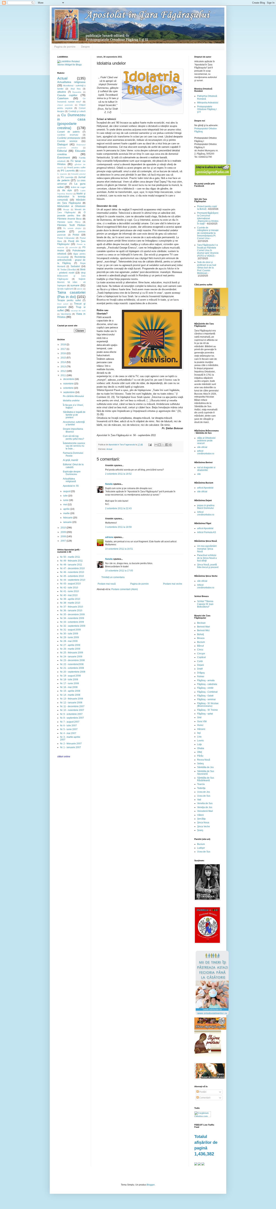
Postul (76, 234)
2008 (63, 536)
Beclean (201, 623)
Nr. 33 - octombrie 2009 (72, 622)
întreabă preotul (78, 174)
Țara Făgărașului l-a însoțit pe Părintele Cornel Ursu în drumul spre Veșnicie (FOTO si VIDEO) (208, 250)
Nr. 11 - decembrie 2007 (72, 706)
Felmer (200, 676)
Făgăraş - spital (205, 713)
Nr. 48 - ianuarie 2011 (71, 564)
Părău (200, 755)
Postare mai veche (172, 584)
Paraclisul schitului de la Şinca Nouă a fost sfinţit (207, 558)
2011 (63, 375)
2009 (63, 532)
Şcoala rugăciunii (65, 289)
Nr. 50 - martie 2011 (70, 557)
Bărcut (200, 646)
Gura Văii (202, 721)
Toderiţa (201, 788)
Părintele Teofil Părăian (71, 225)
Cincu (200, 649)
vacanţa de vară (78, 311)
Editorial (62, 150)
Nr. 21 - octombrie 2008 (72, 668)
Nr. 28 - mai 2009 (69, 641)
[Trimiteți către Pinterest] (170, 445)
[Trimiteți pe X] (163, 445)
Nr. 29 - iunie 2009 (69, 637)
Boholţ (200, 634)
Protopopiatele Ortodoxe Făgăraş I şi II (207, 109)
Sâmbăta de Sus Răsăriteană (205, 779)
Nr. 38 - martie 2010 (70, 602)
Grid (199, 717)
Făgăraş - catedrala (207, 684)
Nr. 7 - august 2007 (69, 721)
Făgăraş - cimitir (205, 688)
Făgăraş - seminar (206, 699)
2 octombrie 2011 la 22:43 (118, 508)
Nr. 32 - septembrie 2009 (72, 626)
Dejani (200, 665)
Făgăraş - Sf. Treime (207, 710)
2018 (63, 344)
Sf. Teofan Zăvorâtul (66, 269)
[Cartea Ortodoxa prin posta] (211, 315)
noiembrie (68, 383)
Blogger (151, 1184)
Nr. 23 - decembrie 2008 (72, 660)
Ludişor (201, 848)
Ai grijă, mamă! (70, 460)
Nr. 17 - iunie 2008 (69, 683)
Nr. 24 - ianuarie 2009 (71, 656)
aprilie (66, 509)
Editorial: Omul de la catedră (73, 465)
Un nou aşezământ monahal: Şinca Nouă (206, 549)
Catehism (63, 98)
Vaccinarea (66, 314)
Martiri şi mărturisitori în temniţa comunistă (71, 196)
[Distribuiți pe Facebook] (167, 445)
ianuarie (67, 522)
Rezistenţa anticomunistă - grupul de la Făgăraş (71, 260)
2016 (63, 353)
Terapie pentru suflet (69, 300)
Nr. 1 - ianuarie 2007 (70, 747)
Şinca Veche (203, 826)
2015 (63, 357)
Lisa (199, 736)
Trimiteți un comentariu (113, 577)
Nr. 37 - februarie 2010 (71, 606)
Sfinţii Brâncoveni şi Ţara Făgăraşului (71, 276)
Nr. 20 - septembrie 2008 (72, 671)
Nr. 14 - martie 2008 (70, 695)
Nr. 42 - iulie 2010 (69, 587)
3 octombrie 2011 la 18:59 (118, 527)
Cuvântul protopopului (68, 138)
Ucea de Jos (203, 792)
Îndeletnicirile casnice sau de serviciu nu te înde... (74, 446)
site (199, 474)
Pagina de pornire (64, 46)
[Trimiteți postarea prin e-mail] (149, 444)
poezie (61, 231)
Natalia (109, 484)
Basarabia (76, 92)
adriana (109, 537)
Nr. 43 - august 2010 (70, 583)
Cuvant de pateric (68, 131)
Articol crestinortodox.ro (205, 513)
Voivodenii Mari (205, 811)
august (67, 491)
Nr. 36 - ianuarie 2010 (71, 610)
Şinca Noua (203, 822)
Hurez (200, 725)
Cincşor (201, 653)
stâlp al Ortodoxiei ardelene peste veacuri (206, 441)
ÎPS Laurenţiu (67, 177)
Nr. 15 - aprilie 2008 (70, 691)
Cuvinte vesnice (67, 141)
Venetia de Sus (205, 803)
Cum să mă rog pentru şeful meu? (73, 437)
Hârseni (201, 729)
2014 (63, 362)
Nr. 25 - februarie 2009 (71, 652)
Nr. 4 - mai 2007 (68, 733)
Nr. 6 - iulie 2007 (68, 725)
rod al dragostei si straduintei (206, 468)
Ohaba (200, 748)
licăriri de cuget (78, 187)
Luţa (199, 744)
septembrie (69, 392)
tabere (79, 289)
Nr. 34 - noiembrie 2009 (72, 618)
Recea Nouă (203, 759)
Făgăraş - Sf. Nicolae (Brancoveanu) (208, 704)
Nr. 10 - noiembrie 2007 (72, 710)
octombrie (68, 388)
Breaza (200, 638)
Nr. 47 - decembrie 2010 (72, 568)
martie (66, 513)
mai (65, 504)
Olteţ (199, 752)
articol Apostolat (205, 487)
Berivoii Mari (203, 626)
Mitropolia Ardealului (207, 102)
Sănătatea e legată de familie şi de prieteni (74, 415)
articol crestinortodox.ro (205, 452)
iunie (66, 500)
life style (67, 190)
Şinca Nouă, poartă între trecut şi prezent (207, 566)
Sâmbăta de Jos (205, 767)
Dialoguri (62, 144)
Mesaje (66, 209)
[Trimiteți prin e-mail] (156, 445)
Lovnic (200, 740)
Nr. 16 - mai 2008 (69, 687)
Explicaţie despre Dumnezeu (72, 473)
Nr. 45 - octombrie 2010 (72, 576)
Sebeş (200, 763)
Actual (109, 449)
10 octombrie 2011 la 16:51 (119, 549)
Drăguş (201, 672)
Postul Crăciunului (65, 238)
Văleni (200, 815)
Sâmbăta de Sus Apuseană (205, 772)
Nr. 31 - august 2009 (70, 629)
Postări (202, 1092)
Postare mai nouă (107, 584)
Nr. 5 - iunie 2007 (69, 729)
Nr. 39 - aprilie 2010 (70, 599)
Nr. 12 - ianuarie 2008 (71, 702)
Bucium (201, 642)
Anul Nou (76, 89)
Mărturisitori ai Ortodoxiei (71, 206)
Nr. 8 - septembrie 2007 (72, 718)
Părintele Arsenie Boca (69, 218)
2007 (63, 540)
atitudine (61, 92)
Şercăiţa (201, 818)
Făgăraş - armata (206, 680)
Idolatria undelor (71, 400)
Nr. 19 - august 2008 (70, 675)
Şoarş (200, 830)
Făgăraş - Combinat (207, 692)
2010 (63, 527)
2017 (63, 349)
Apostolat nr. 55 (71, 486)
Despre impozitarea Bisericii (73, 430)
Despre (85, 46)
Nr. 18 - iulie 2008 (69, 679)
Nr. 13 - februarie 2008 (71, 698)
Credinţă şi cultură (77, 111)
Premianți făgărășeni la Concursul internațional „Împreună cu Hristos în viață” (207, 218)
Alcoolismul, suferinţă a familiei (74, 423)
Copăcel (201, 657)
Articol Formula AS (206, 532)
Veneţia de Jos (204, 807)
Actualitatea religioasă (69, 480)
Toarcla (201, 784)
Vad (199, 799)
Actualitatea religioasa (71, 81)
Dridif (200, 668)
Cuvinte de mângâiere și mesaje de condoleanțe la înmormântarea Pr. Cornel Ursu (208, 233)
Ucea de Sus (203, 796)
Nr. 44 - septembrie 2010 (72, 580)
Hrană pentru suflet (76, 167)
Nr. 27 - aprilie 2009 (70, 645)
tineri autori (62, 304)
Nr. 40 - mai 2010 (69, 595)
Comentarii (204, 1097)
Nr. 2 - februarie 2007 (71, 743)
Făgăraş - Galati (205, 695)
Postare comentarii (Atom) (124, 589)
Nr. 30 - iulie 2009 (69, 633)
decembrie (69, 379)
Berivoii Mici (203, 630)
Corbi (200, 661)
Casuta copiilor (67, 95)
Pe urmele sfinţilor (72, 228)
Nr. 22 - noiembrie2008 (72, 664)
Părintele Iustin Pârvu (68, 222)
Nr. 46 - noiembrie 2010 (72, 572)
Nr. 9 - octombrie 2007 (71, 714)
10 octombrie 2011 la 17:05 (119, 570)
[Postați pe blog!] (159, 445)
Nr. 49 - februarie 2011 (71, 560)
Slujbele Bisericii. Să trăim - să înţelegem (71, 282)
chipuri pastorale (65, 105)
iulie (65, 495)
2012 (63, 371)
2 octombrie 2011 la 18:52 (118, 474)
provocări (73, 247)
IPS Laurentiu (68, 170)
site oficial (202, 447)
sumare (74, 285)
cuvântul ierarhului (67, 135)
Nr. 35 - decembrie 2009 (72, 614)
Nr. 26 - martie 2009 (70, 649)
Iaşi (199, 733)
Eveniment (63, 157)
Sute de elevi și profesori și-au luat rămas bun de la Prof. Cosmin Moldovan (206, 267)
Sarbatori (75, 266)
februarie (68, 517)
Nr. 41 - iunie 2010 (69, 591)
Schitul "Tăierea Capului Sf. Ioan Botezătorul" (205, 604)
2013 (63, 366)
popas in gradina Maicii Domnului (205, 506)
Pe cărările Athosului (73, 396)
